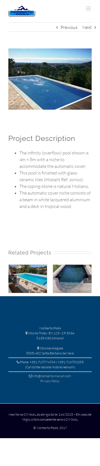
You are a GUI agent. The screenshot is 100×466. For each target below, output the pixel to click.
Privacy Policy (50, 381)
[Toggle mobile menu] (89, 8)
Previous (69, 27)
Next (87, 27)
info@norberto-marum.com (52, 376)
